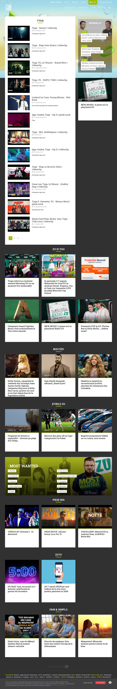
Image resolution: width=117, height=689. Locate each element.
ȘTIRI (93, 7)
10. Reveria (62, 491)
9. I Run (11, 491)
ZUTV (40, 675)
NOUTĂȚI (58, 349)
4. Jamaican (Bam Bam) (67, 476)
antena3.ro (49, 677)
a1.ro (101, 675)
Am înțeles (101, 682)
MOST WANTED (24, 466)
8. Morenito (62, 486)
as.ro (36, 677)
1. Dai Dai (12, 471)
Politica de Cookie (87, 682)
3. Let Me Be (13, 476)
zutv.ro (32, 677)
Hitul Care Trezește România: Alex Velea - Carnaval (92, 52)
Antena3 (54, 675)
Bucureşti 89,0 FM (106, 2)
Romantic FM (85, 675)
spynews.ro (9, 677)
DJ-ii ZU (66, 2)
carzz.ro (93, 677)
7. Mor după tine (15, 486)
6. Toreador (62, 481)
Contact (83, 2)
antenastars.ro (18, 677)
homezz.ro (87, 677)
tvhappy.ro (26, 677)
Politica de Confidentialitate (58, 685)
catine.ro (42, 677)
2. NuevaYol (62, 471)
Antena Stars (33, 675)
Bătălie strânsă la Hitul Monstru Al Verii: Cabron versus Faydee (93, 66)
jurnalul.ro (57, 677)
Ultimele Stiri (107, 675)
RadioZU (78, 675)
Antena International (64, 675)
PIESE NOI (58, 499)
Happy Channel (24, 675)
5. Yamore (12, 481)
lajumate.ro (79, 677)
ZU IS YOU (59, 249)
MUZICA (102, 7)
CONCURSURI (69, 7)
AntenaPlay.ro (47, 675)
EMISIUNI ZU (83, 7)
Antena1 (16, 675)
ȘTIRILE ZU (58, 404)
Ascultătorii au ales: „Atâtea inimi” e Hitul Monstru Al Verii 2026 (94, 38)
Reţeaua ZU (75, 2)
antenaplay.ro (71, 677)
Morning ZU (95, 23)
